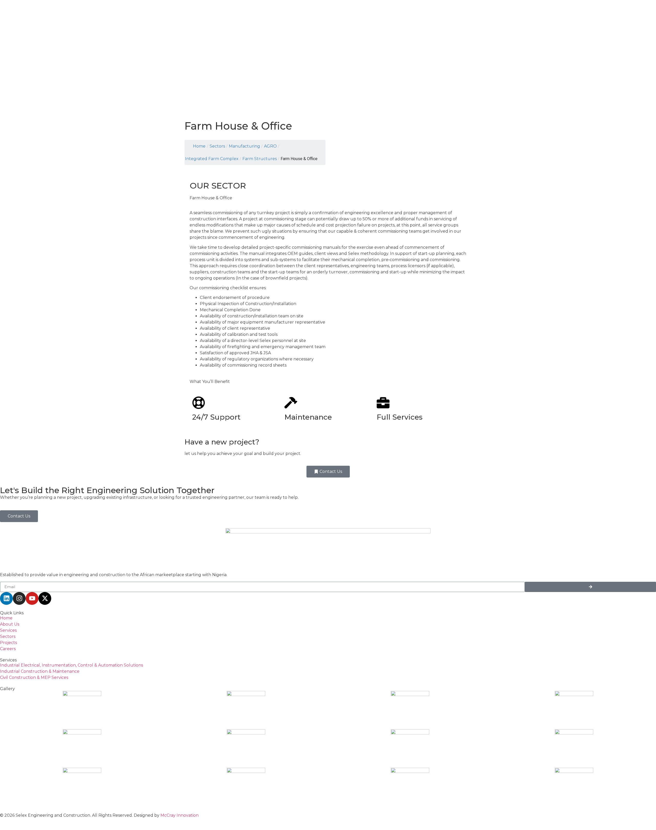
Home (199, 146)
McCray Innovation (179, 815)
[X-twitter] (44, 598)
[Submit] (590, 587)
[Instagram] (19, 598)
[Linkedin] (6, 598)
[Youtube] (32, 598)
